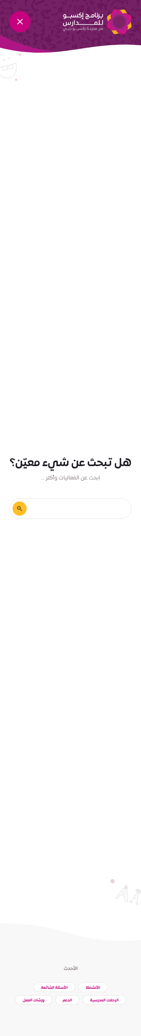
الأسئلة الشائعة (54, 987)
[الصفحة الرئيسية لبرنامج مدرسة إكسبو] (97, 21)
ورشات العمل (34, 1000)
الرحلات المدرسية (104, 1000)
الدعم (67, 1000)
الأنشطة (93, 987)
